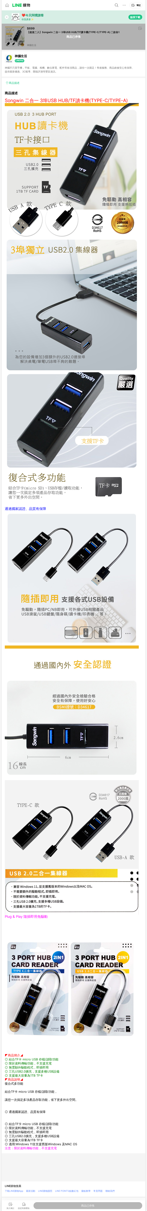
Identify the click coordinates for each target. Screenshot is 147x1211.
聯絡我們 (110, 1190)
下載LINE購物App (14, 1190)
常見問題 (98, 1190)
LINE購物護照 (45, 1190)
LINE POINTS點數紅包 (66, 1190)
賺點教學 (86, 1190)
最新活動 (30, 1190)
